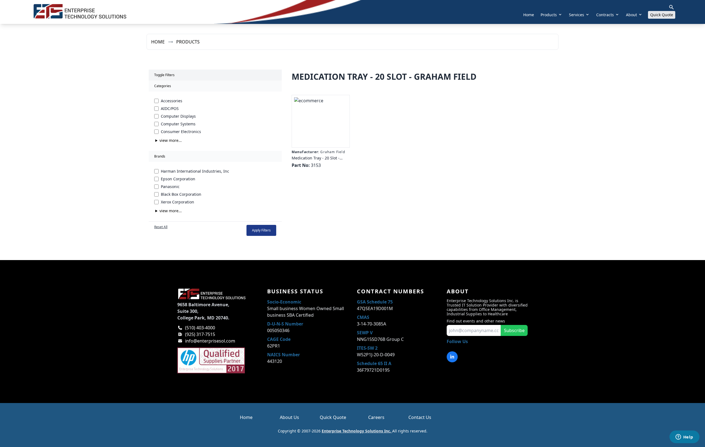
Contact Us (419, 417)
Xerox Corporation (177, 202)
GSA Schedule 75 (375, 302)
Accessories (171, 100)
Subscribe (514, 330)
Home (528, 14)
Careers (376, 417)
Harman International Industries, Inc (195, 171)
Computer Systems (178, 123)
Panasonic (170, 186)
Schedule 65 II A (374, 363)
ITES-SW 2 (367, 348)
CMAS (363, 317)
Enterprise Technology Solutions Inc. (357, 431)
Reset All (160, 227)
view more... (170, 140)
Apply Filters (261, 230)
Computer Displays (178, 116)
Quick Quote (661, 14)
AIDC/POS (170, 108)
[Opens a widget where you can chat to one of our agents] (684, 437)
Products (188, 42)
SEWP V (365, 333)
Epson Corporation (178, 178)
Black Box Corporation (181, 194)
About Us (289, 417)
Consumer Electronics (181, 131)
